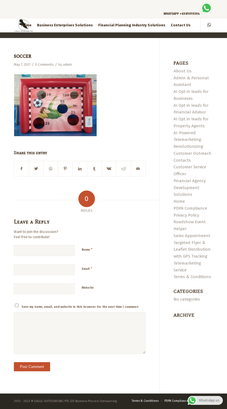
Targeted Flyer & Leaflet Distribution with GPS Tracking (192, 249)
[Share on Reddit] (123, 169)
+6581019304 (190, 14)
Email (87, 268)
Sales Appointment (192, 235)
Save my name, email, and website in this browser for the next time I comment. (80, 307)
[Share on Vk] (109, 169)
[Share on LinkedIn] (80, 169)
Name (87, 249)
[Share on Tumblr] (94, 169)
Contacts (182, 160)
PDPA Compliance (190, 208)
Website (88, 287)
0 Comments (44, 65)
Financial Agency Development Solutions (190, 187)
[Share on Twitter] (36, 169)
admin (67, 65)
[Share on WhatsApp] (50, 169)
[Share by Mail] (138, 169)
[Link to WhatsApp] (209, 25)
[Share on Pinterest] (65, 169)
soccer (22, 55)
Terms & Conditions (192, 276)
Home (179, 201)
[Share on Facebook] (21, 169)
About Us (183, 70)
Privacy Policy (186, 215)
